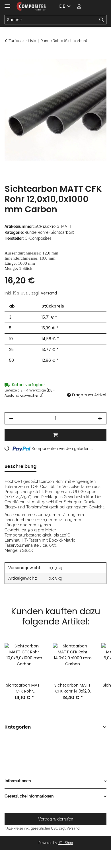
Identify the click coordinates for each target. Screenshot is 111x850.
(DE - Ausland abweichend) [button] (30, 393)
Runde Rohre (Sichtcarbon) (49, 232)
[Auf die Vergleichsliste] (79, 70)
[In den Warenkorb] (9, 56)
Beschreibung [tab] (20, 466)
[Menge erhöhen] (100, 418)
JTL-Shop (65, 843)
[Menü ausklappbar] (7, 3)
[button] (79, 6)
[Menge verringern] (11, 418)
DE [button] (62, 6)
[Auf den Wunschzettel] (94, 70)
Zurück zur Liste (22, 41)
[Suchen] (101, 20)
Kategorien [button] (18, 727)
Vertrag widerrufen (55, 819)
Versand (49, 293)
